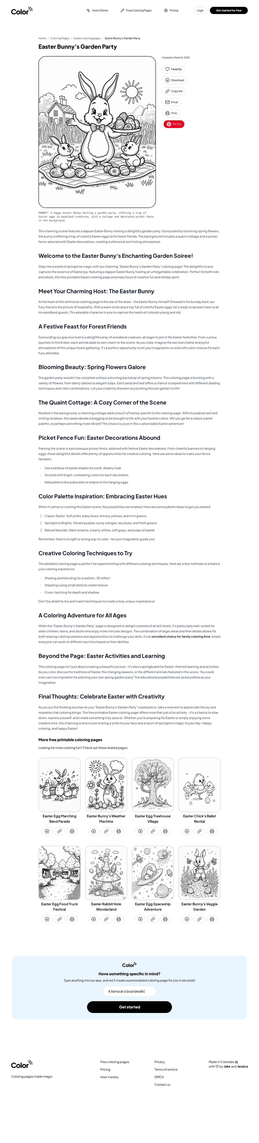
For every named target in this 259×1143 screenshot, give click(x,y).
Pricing (174, 10)
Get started (129, 1007)
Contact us (162, 1085)
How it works (109, 1077)
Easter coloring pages (87, 38)
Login (200, 10)
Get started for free (229, 10)
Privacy (160, 1062)
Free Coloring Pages (138, 10)
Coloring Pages (59, 38)
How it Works (100, 10)
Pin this (177, 124)
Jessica (242, 1066)
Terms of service (166, 1069)
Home (42, 38)
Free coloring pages (114, 1062)
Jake (227, 1066)
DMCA (159, 1077)
